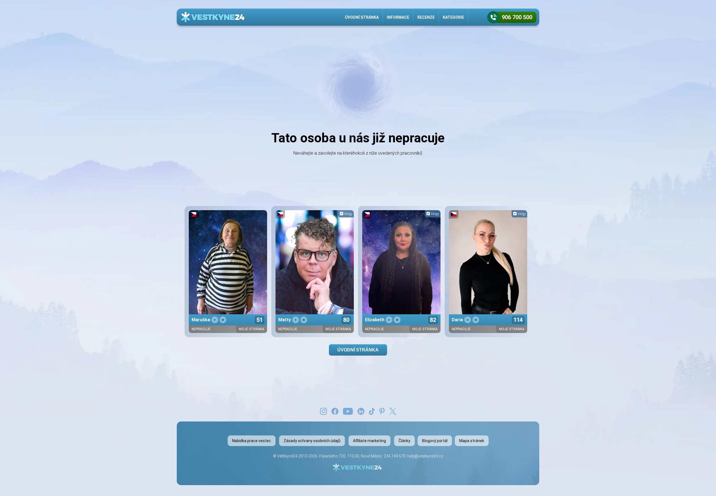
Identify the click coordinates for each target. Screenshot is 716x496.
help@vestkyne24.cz (425, 456)
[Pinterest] (382, 411)
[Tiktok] (372, 411)
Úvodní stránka (362, 17)
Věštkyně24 (287, 456)
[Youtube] (348, 411)
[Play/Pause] (214, 320)
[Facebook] (334, 411)
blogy (347, 214)
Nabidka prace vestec (251, 441)
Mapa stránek (471, 441)
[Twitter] (392, 411)
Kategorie (453, 17)
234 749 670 (395, 456)
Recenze (426, 17)
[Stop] (223, 320)
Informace (398, 17)
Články (404, 441)
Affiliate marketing (369, 441)
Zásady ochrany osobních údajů (312, 441)
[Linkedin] (360, 411)
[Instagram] (323, 411)
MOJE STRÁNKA (251, 329)
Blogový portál (434, 441)
